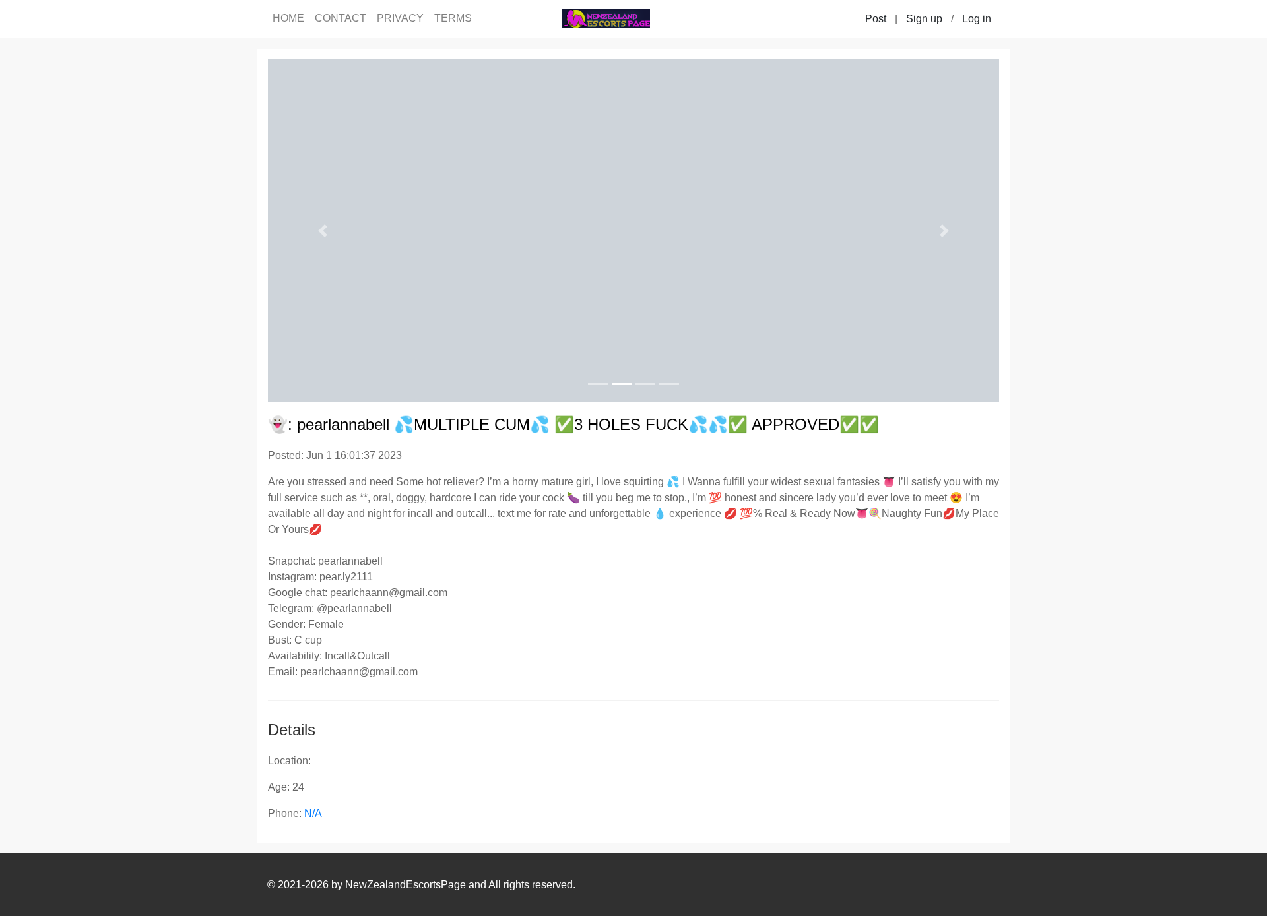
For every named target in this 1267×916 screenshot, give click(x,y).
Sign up (924, 18)
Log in (976, 18)
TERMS (453, 18)
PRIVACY (400, 18)
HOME (288, 18)
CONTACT (340, 18)
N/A (313, 813)
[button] (322, 230)
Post (875, 18)
